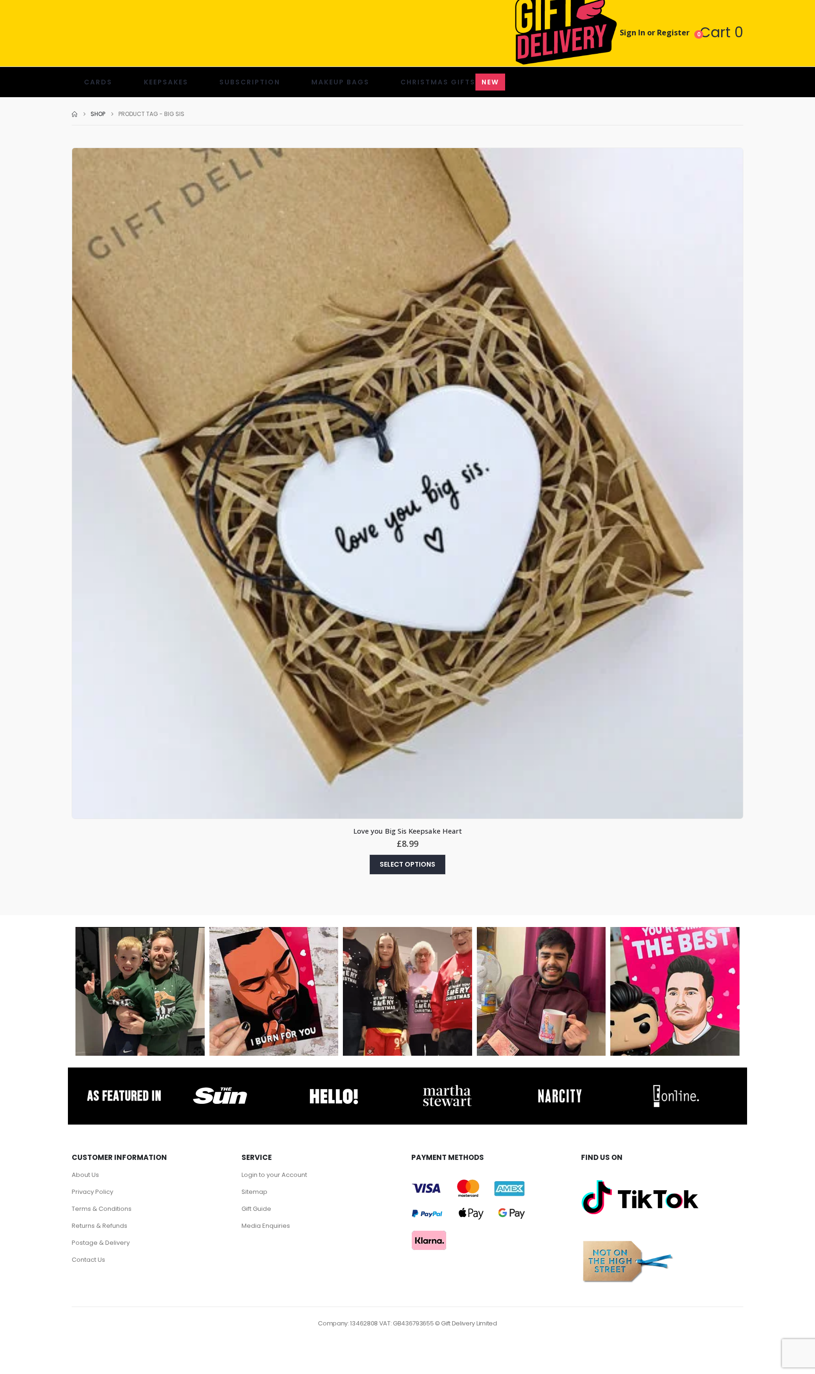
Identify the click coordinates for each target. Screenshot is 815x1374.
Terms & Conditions (102, 1208)
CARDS (98, 82)
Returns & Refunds (99, 1225)
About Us (85, 1174)
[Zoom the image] (220, 1087)
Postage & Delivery (101, 1242)
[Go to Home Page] (74, 114)
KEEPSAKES (166, 82)
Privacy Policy (92, 1191)
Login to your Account (274, 1174)
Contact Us (88, 1259)
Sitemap (254, 1191)
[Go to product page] (407, 483)
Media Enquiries (265, 1225)
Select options (407, 864)
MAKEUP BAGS (340, 82)
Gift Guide (256, 1208)
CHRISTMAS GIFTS (449, 82)
